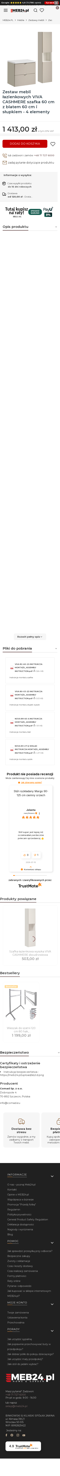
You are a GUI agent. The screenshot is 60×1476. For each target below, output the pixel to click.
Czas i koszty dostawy (20, 1266)
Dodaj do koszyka (25, 143)
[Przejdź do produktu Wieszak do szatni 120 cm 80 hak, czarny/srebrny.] (21, 1004)
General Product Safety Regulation (27, 1219)
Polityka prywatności (19, 1214)
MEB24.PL (8, 20)
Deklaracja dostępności (20, 1224)
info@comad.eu (10, 1103)
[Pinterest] (11, 1435)
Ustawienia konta (17, 1317)
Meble (20, 20)
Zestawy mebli (36, 20)
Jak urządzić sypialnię (19, 1339)
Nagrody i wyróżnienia (20, 1229)
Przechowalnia (15, 1322)
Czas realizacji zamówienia (22, 1271)
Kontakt (12, 1189)
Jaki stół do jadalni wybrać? (22, 1364)
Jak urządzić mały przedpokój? (25, 1359)
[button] (30, 637)
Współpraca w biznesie (20, 1199)
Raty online (13, 1281)
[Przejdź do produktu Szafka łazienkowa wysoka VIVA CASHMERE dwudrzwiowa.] (30, 928)
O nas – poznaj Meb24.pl (21, 1184)
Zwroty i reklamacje (18, 1261)
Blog (10, 1234)
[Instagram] (17, 1435)
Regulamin (13, 1209)
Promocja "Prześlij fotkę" (21, 1204)
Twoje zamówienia (18, 1312)
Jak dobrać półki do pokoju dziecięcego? (30, 1354)
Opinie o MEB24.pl (18, 1194)
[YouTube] (23, 1435)
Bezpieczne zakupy (18, 1256)
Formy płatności (16, 1276)
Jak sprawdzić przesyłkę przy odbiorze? (29, 1251)
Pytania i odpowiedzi (19, 1286)
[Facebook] (6, 1435)
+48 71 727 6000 (44, 155)
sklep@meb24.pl (16, 1406)
